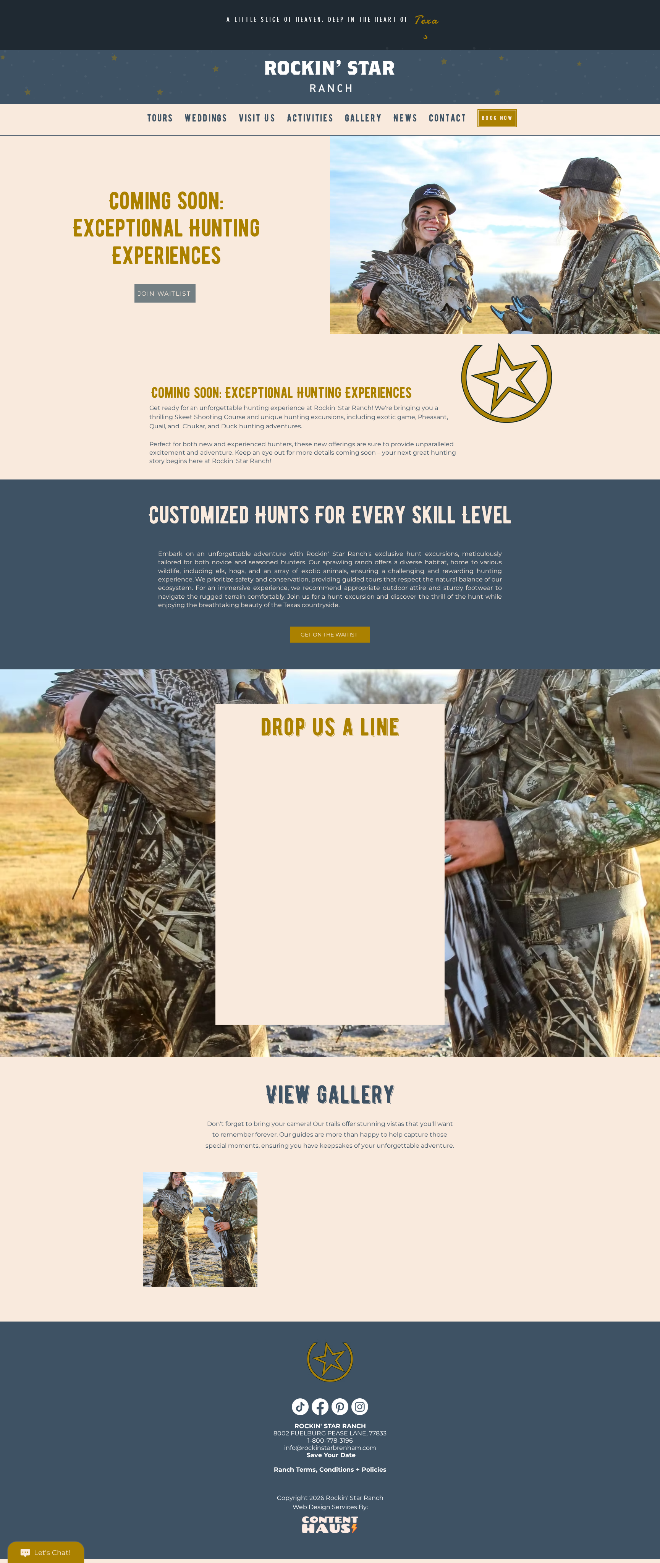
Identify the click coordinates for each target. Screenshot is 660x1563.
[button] (310, 118)
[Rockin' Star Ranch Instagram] (359, 1406)
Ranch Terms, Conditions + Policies (330, 1469)
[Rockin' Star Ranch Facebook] (320, 1406)
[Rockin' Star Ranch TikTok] (300, 1406)
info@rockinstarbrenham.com (330, 1447)
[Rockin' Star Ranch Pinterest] (340, 1406)
